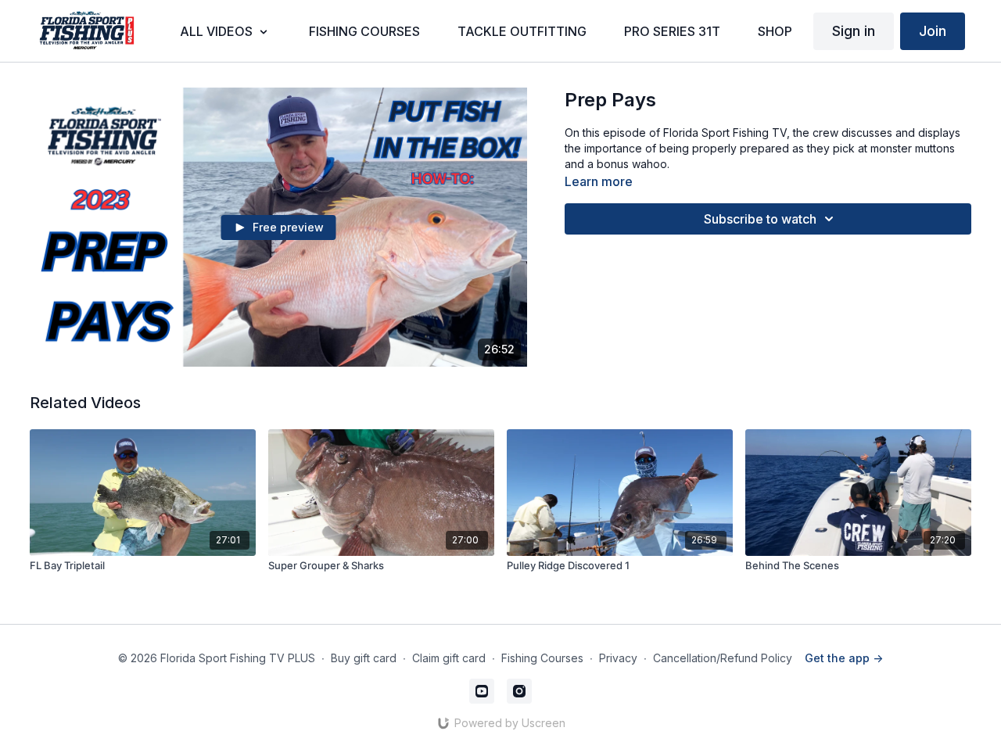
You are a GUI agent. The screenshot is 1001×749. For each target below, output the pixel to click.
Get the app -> (844, 658)
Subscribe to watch (760, 219)
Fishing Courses (542, 658)
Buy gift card (363, 658)
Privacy (618, 658)
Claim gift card (449, 658)
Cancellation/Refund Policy (722, 658)
